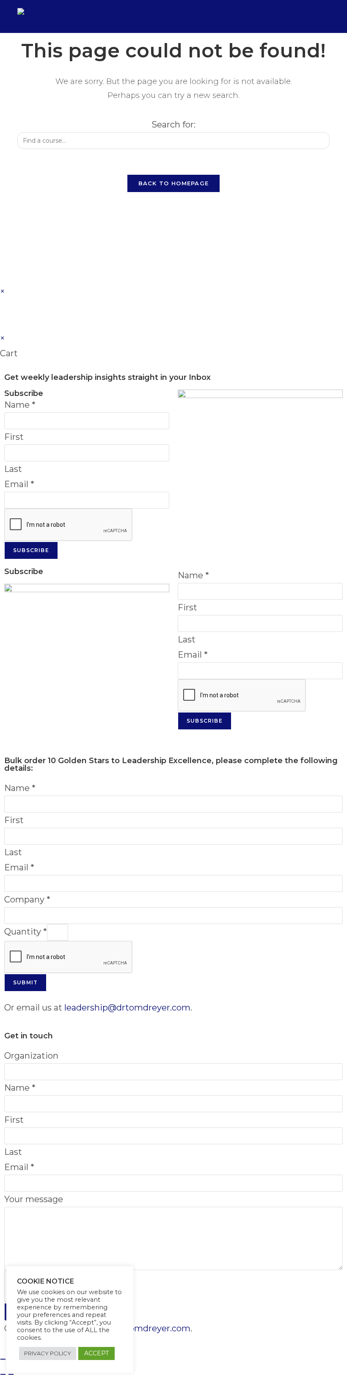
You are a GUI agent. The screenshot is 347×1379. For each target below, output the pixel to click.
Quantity (25, 932)
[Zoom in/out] (3, 1359)
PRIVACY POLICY (47, 1353)
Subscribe (31, 550)
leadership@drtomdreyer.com (127, 1007)
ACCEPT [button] (96, 1353)
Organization (31, 1056)
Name (20, 405)
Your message (33, 1199)
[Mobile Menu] (324, 16)
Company (27, 899)
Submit (25, 982)
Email (19, 484)
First (14, 437)
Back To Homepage (173, 183)
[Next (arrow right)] (11, 1374)
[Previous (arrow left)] (3, 1374)
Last (13, 469)
